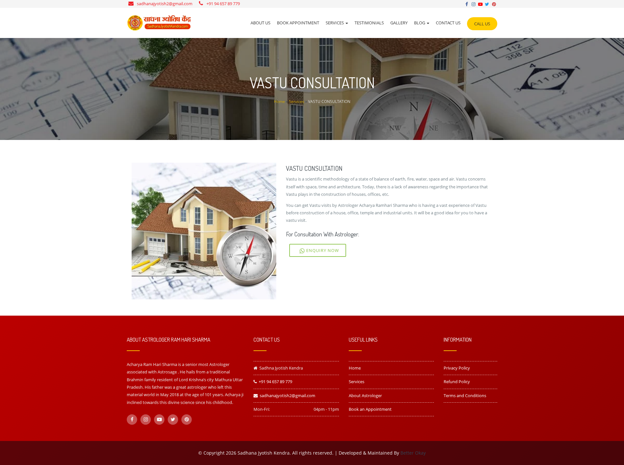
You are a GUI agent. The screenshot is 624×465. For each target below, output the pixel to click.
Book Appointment (298, 23)
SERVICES (335, 23)
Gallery (399, 23)
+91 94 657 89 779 (223, 3)
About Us (260, 23)
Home (279, 101)
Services (296, 101)
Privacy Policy (457, 368)
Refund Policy (457, 381)
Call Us (482, 24)
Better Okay (413, 453)
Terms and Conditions (465, 395)
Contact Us (448, 23)
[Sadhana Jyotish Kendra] (159, 23)
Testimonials (369, 23)
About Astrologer (365, 395)
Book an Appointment (370, 409)
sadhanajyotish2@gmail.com (164, 3)
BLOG (420, 23)
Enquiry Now (322, 250)
